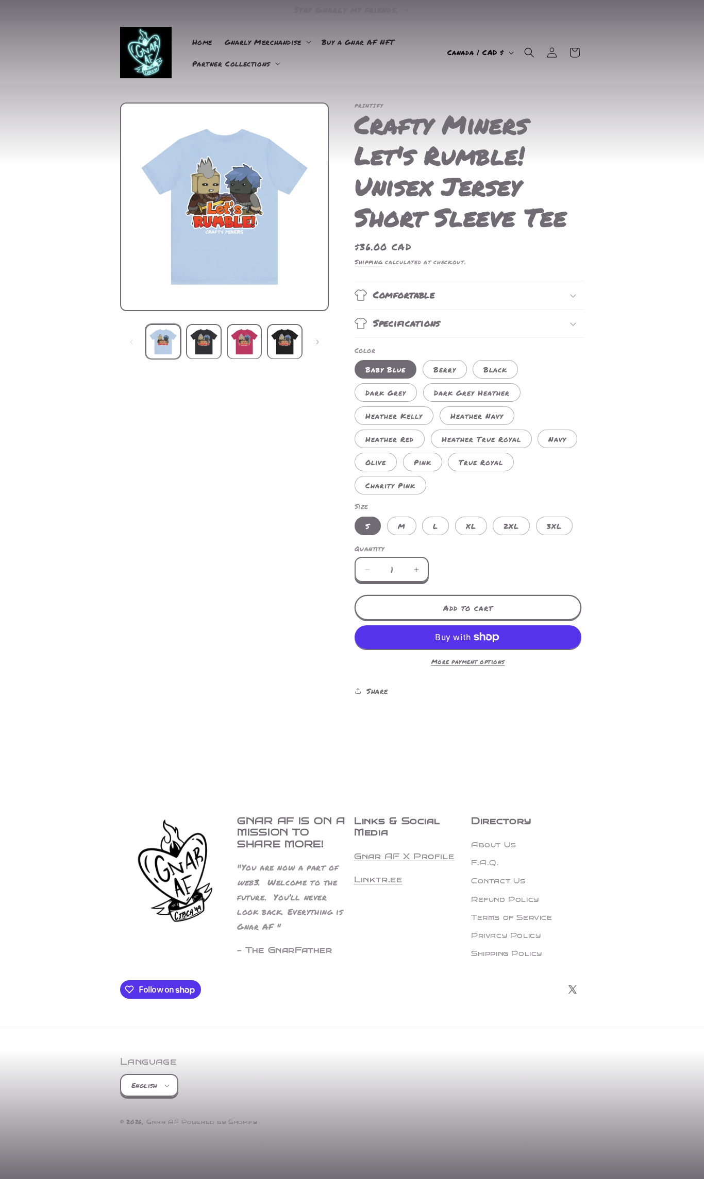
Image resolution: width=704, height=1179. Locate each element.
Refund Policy (505, 899)
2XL (511, 526)
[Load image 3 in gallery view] (244, 342)
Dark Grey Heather (472, 392)
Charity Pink (390, 485)
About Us (493, 845)
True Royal (481, 462)
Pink (422, 462)
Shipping (369, 262)
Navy (557, 439)
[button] (267, 42)
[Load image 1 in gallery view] (163, 342)
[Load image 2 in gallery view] (204, 342)
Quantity (369, 548)
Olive (375, 462)
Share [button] (377, 691)
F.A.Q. (485, 863)
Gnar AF (162, 1122)
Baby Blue (385, 369)
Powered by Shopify (219, 1122)
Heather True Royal (481, 439)
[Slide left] (131, 342)
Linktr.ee (378, 879)
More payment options (468, 661)
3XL (554, 526)
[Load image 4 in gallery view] (285, 342)
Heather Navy (477, 416)
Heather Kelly (394, 416)
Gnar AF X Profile (404, 856)
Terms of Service (511, 917)
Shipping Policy (506, 953)
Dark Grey (385, 392)
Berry (444, 369)
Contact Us (498, 881)
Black (495, 369)
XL (471, 526)
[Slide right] (317, 342)
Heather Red (389, 439)
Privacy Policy (506, 935)
